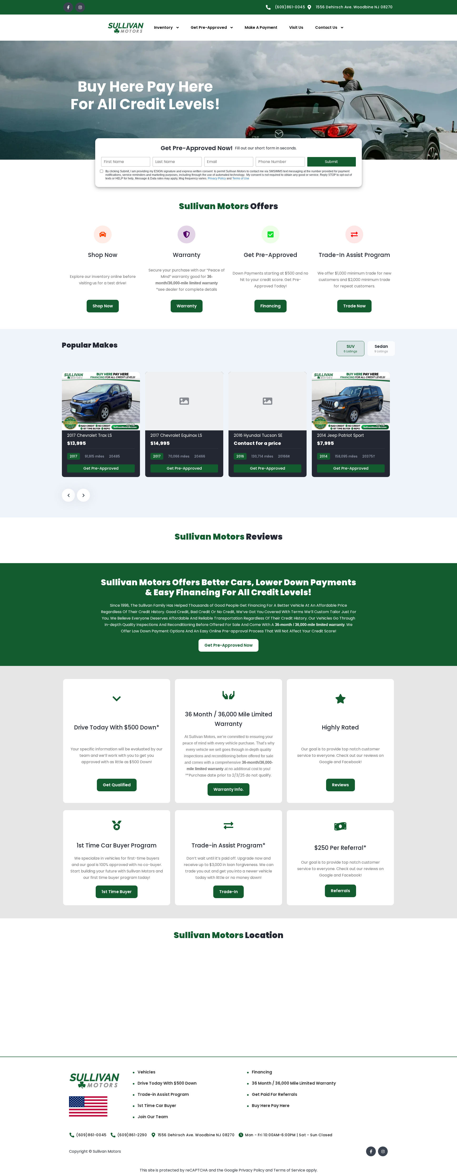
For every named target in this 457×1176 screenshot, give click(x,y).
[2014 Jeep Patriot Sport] (351, 424)
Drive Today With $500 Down (167, 1083)
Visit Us (296, 27)
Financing (262, 1072)
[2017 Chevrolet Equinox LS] (184, 424)
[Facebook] (68, 7)
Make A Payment (261, 27)
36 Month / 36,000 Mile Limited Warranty (294, 1083)
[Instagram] (80, 7)
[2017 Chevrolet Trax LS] (101, 424)
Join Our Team (153, 1117)
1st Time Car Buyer (157, 1105)
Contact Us (326, 27)
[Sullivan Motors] (126, 27)
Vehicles (146, 1072)
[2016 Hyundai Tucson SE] (267, 424)
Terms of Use (240, 178)
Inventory (163, 27)
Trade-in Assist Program (163, 1094)
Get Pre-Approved (209, 27)
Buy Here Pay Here (270, 1105)
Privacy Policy (217, 178)
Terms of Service (289, 1170)
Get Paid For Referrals (274, 1094)
